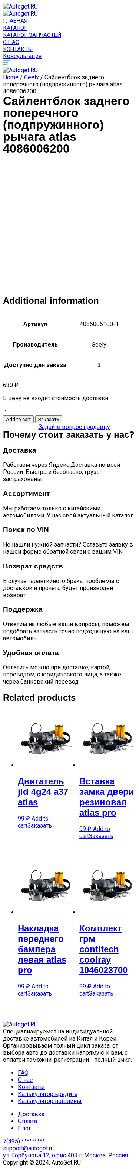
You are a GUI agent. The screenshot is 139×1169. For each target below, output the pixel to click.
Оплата (27, 1121)
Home (11, 77)
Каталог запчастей (32, 35)
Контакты (18, 49)
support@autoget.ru (28, 1148)
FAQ (23, 1072)
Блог (24, 1128)
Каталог (15, 28)
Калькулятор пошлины (50, 1101)
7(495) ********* (24, 1141)
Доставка (31, 1114)
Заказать (48, 419)
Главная (15, 20)
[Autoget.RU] (20, 6)
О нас (11, 42)
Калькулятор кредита (47, 1094)
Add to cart (18, 419)
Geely (31, 77)
